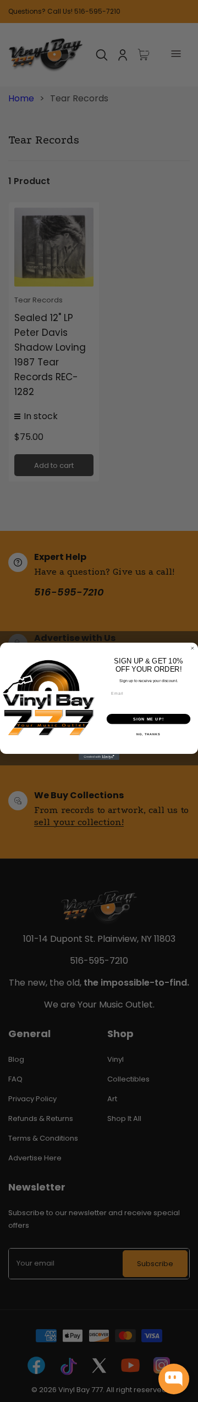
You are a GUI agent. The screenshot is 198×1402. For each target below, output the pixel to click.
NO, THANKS (148, 733)
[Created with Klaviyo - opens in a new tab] (99, 757)
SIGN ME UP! (148, 719)
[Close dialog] (192, 648)
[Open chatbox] (173, 1379)
